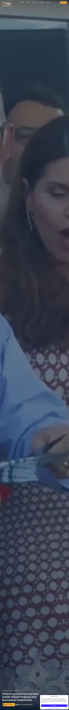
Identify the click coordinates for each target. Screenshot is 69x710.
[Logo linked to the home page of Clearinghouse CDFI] (7, 3)
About (48, 2)
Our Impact (34, 2)
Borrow (22, 2)
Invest (27, 2)
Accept (54, 705)
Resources (41, 2)
